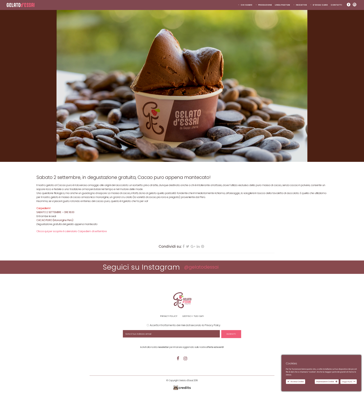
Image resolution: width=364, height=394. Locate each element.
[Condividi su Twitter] (187, 247)
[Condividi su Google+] (193, 247)
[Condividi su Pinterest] (202, 247)
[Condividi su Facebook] (184, 247)
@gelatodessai (201, 267)
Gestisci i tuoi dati (193, 316)
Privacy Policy (168, 316)
